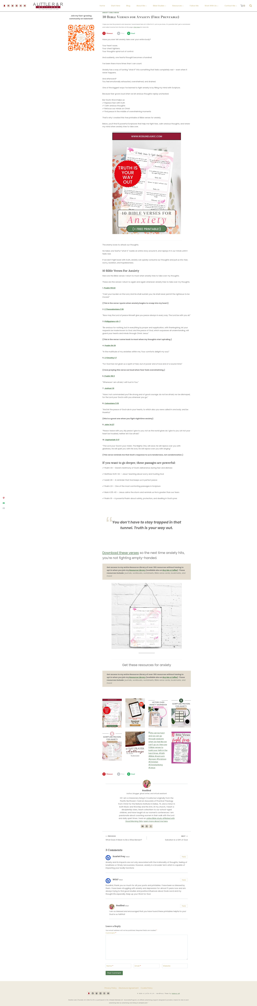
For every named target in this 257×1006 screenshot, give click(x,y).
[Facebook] (8, 5)
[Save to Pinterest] (3, 498)
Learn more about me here (156, 821)
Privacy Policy (111, 988)
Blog (128, 5)
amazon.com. (143, 1003)
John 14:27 (109, 424)
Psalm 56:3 (109, 376)
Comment (111, 933)
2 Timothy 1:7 (111, 357)
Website (166, 966)
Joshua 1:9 (109, 388)
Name (110, 966)
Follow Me (194, 5)
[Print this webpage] (3, 508)
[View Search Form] (250, 5)
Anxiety (105, 12)
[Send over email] (3, 503)
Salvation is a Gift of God (176, 838)
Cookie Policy (146, 988)
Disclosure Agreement (129, 988)
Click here (136, 27)
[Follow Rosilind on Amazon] (151, 826)
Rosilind (146, 790)
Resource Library (137, 570)
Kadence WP (176, 993)
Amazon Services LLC (116, 1000)
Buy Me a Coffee (170, 570)
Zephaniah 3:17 (112, 439)
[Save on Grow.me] (117, 33)
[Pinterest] (20, 5)
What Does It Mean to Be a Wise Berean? (124, 838)
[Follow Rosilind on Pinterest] (146, 826)
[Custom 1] (4, 5)
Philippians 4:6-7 (112, 321)
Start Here (115, 5)
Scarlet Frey (119, 856)
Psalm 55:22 (109, 288)
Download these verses (120, 552)
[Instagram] (16, 5)
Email (138, 966)
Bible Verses (114, 12)
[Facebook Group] (12, 5)
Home (102, 5)
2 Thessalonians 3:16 (114, 309)
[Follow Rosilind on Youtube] (142, 826)
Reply (184, 857)
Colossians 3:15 (112, 403)
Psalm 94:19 (110, 345)
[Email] (24, 5)
